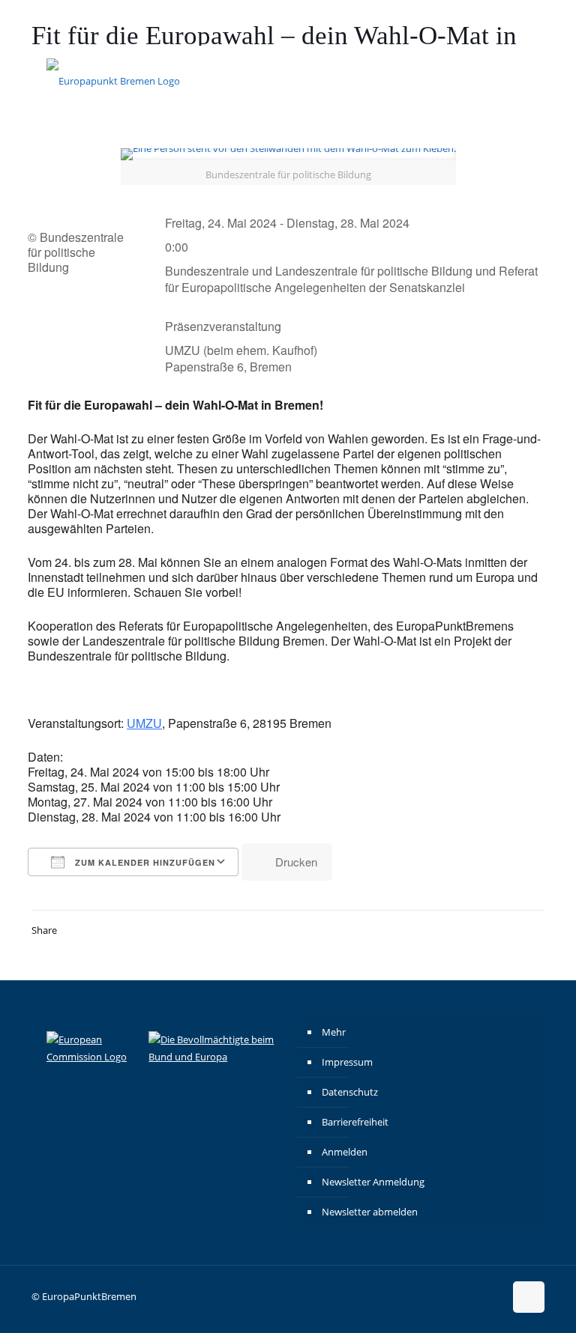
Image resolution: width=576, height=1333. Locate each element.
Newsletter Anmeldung (373, 1181)
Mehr (334, 1032)
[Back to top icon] (528, 1297)
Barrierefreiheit (355, 1122)
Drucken (296, 861)
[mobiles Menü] (520, 79)
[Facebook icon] (483, 22)
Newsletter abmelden (370, 1211)
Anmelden (345, 1152)
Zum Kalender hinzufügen (143, 862)
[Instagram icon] (464, 22)
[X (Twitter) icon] (502, 22)
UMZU (144, 723)
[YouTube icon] (520, 22)
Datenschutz (350, 1092)
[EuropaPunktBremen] (113, 79)
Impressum (347, 1062)
